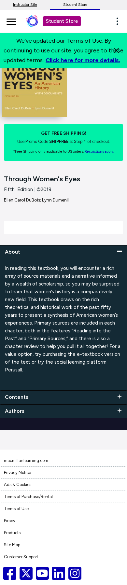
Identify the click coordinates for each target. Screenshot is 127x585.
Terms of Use (16, 508)
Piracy (9, 520)
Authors (14, 411)
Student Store (75, 4)
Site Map (12, 544)
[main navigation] (11, 20)
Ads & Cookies (17, 484)
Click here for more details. (83, 60)
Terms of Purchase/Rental (28, 496)
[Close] (116, 50)
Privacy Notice (17, 472)
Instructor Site (25, 4)
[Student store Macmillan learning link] (37, 21)
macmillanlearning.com (26, 460)
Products (12, 532)
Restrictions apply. (99, 151)
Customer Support (21, 556)
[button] (119, 21)
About (12, 252)
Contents (16, 397)
